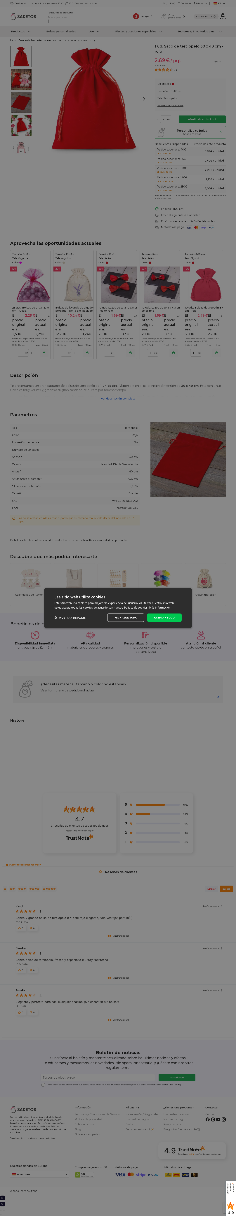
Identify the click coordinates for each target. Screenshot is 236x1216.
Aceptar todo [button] (164, 617)
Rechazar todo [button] (125, 617)
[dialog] (118, 608)
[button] (70, 618)
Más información (160, 607)
